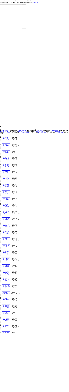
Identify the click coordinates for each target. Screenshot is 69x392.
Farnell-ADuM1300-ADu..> (6, 285)
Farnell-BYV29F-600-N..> (6, 197)
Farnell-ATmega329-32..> (6, 305)
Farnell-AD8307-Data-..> (6, 272)
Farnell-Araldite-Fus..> (6, 328)
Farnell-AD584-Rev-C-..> (6, 264)
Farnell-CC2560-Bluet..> (6, 247)
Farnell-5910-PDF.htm (5, 253)
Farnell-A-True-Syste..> (6, 259)
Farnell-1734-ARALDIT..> (6, 172)
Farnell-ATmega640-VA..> (6, 306)
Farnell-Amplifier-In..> (6, 326)
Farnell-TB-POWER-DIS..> (4, 131)
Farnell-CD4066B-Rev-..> (6, 210)
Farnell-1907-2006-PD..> (6, 173)
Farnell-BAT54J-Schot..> (6, 178)
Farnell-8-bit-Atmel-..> (6, 151)
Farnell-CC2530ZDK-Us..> (6, 206)
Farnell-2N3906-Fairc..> (6, 144)
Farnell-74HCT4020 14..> (6, 163)
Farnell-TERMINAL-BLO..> (40, 131)
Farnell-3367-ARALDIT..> (6, 252)
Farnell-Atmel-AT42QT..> (6, 331)
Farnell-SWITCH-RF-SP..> (6, 130)
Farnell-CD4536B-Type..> (6, 211)
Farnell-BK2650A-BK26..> (6, 192)
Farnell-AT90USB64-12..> (6, 294)
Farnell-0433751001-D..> (6, 138)
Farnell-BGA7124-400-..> (6, 190)
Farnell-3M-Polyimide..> (6, 146)
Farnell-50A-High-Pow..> (6, 158)
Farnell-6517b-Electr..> (6, 254)
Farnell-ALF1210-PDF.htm (6, 286)
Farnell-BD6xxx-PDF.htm (6, 187)
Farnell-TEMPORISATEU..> (22, 131)
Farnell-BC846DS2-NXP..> (6, 184)
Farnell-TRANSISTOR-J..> (7, 132)
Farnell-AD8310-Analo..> (6, 273)
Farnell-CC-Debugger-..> (6, 205)
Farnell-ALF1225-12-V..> (6, 287)
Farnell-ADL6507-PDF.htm (6, 281)
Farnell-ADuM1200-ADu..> (6, 284)
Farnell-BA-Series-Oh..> (6, 177)
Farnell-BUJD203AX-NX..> (6, 234)
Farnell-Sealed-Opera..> (55, 130)
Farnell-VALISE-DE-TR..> (42, 132)
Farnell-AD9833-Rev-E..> (6, 277)
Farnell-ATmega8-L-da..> (6, 300)
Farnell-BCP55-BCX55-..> (6, 186)
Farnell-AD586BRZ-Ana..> (6, 265)
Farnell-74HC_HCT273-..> (6, 164)
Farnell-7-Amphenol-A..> (6, 150)
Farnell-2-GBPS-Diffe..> (6, 143)
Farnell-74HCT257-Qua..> (6, 160)
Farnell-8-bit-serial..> (6, 152)
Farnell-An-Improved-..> (6, 327)
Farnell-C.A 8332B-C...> (6, 204)
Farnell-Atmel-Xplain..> (6, 213)
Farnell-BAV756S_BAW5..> (6, 220)
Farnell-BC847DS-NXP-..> (6, 185)
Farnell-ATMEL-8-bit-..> (6, 298)
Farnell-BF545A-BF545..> (6, 227)
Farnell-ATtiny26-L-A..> (6, 313)
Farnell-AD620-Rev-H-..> (6, 266)
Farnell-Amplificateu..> (6, 325)
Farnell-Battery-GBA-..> (6, 200)
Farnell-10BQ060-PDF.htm (6, 153)
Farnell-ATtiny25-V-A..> (6, 312)
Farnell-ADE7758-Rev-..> (6, 280)
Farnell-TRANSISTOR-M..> (25, 132)
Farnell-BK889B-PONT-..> (6, 191)
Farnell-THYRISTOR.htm (57, 131)
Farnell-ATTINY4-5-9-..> (6, 299)
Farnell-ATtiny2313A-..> (6, 318)
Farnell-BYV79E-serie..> (6, 198)
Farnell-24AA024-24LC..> (6, 157)
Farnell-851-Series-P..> (6, 170)
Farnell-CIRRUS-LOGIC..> (6, 212)
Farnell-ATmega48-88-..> (6, 304)
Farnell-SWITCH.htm (39, 130)
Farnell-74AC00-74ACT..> (6, 159)
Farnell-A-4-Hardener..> (6, 258)
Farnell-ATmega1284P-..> (6, 307)
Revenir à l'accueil (35, 2)
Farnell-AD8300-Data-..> (6, 271)
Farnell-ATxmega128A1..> (6, 319)
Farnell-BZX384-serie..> (6, 199)
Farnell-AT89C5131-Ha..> (6, 293)
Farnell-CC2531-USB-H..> (6, 207)
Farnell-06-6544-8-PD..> (6, 139)
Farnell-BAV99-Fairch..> (6, 180)
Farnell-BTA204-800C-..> (6, 233)
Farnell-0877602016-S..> (6, 140)
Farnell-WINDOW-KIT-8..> (60, 132)
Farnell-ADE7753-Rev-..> (6, 279)
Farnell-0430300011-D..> (6, 137)
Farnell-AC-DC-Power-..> (6, 260)
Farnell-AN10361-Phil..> (6, 291)
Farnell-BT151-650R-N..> (6, 193)
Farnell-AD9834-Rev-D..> (6, 278)
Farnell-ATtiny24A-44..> (6, 311)
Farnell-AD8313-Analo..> (6, 274)
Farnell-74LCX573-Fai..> (6, 165)
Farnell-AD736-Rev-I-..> (6, 267)
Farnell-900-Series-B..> (6, 171)
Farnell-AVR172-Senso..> (6, 320)
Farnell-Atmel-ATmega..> (6, 332)
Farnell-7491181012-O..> (6, 257)
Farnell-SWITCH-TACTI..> (23, 130)
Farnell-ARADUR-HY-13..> (6, 292)
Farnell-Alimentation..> (6, 321)
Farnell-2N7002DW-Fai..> (6, 145)
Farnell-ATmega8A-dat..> (6, 301)
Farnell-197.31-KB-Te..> (6, 166)
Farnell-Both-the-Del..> (6, 240)
